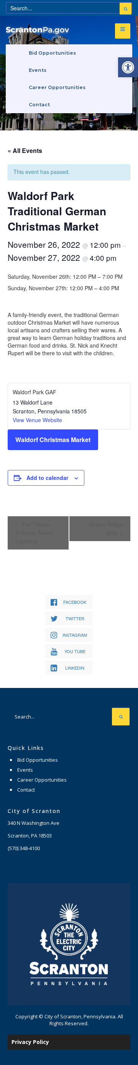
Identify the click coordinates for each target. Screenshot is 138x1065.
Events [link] (37, 70)
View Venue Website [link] (37, 420)
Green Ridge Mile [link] (106, 528)
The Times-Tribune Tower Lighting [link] (34, 532)
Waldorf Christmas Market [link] (52, 439)
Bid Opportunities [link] (52, 53)
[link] (128, 67)
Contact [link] (39, 104)
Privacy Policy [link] (30, 1041)
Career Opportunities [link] (57, 87)
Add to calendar (47, 477)
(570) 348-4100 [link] (24, 848)
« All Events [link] (25, 150)
